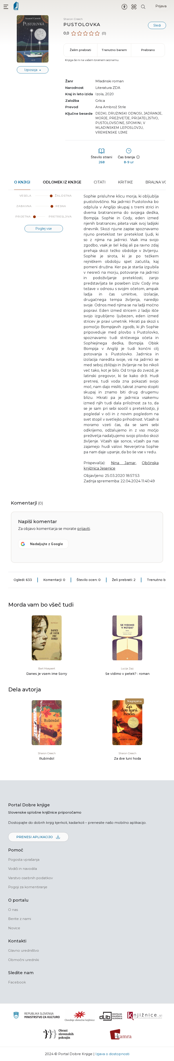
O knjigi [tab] (22, 182)
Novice (14, 928)
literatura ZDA (107, 87)
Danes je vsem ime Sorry (46, 674)
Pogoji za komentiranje (27, 887)
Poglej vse (43, 229)
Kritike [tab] (125, 182)
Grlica (100, 100)
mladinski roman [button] (109, 81)
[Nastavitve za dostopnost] (124, 7)
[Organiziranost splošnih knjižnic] (80, 1016)
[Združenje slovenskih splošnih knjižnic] (144, 1016)
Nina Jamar (123, 463)
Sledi (157, 25)
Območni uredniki (23, 960)
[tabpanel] (87, 341)
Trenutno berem (114, 50)
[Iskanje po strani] (143, 6)
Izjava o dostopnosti (112, 1054)
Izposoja (31, 70)
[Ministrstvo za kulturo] (36, 1016)
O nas (13, 909)
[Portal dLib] (111, 1016)
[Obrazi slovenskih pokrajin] (58, 1034)
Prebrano (148, 50)
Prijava (161, 6)
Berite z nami (19, 919)
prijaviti (83, 529)
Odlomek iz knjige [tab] (62, 182)
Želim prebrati (80, 50)
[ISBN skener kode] (133, 6)
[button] (6, 7)
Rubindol (46, 758)
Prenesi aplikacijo (35, 837)
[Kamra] (121, 1034)
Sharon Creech (73, 19)
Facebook (17, 982)
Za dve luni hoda (127, 758)
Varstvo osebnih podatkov (30, 878)
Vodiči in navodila (22, 868)
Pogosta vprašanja (23, 859)
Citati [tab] (100, 182)
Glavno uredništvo (23, 950)
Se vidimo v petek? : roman (127, 674)
